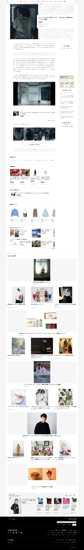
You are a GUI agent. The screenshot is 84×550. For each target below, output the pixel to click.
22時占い (38, 1)
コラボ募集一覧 (23, 239)
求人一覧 (17, 227)
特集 (21, 1)
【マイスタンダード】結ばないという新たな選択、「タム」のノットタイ (67, 117)
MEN (62, 83)
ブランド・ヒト (33, 1)
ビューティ (25, 1)
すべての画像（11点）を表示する (34, 144)
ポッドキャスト (60, 1)
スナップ (46, 1)
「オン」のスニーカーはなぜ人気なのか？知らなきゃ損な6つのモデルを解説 (67, 97)
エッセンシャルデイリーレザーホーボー (25, 220)
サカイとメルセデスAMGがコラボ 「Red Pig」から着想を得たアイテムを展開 (30, 3)
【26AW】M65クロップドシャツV (14, 220)
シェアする (46, 26)
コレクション (51, 1)
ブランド (58, 539)
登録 (66, 85)
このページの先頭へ (12, 519)
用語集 (64, 1)
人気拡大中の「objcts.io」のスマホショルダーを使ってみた (66, 107)
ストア (29, 1)
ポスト (55, 1)
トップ (8, 3)
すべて (61, 48)
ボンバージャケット (21, 62)
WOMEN (67, 83)
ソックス (49, 69)
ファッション (16, 3)
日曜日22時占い (64, 530)
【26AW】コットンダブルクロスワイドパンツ (35, 220)
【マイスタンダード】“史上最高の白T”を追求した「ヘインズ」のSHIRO (66, 102)
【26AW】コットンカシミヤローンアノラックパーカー (45, 220)
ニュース (18, 1)
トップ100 (42, 1)
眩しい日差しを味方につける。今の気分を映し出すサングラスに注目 (67, 112)
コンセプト (74, 539)
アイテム (62, 539)
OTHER (72, 83)
